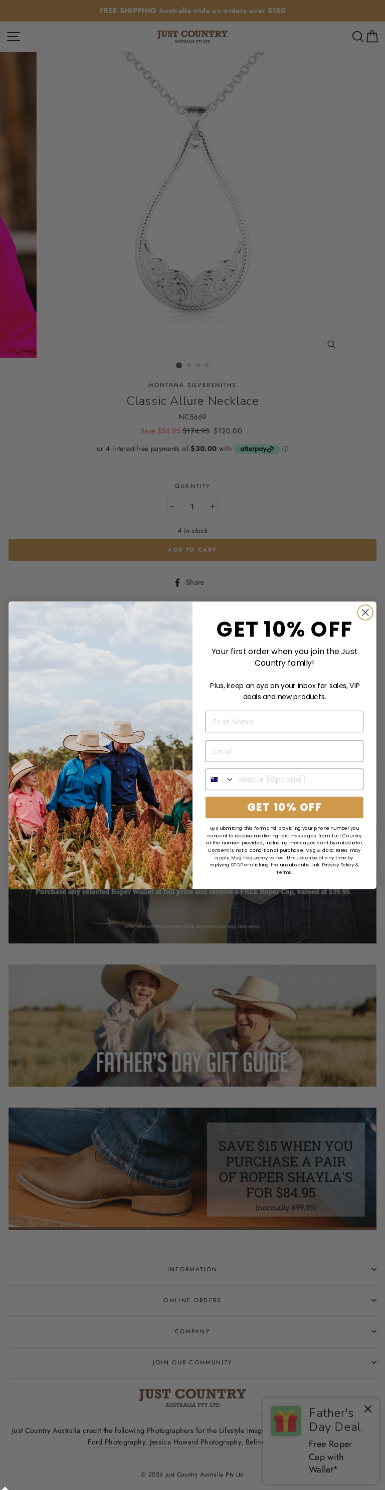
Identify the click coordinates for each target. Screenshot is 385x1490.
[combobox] (220, 779)
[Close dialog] (365, 612)
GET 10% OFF (284, 807)
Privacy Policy (338, 864)
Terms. (284, 871)
